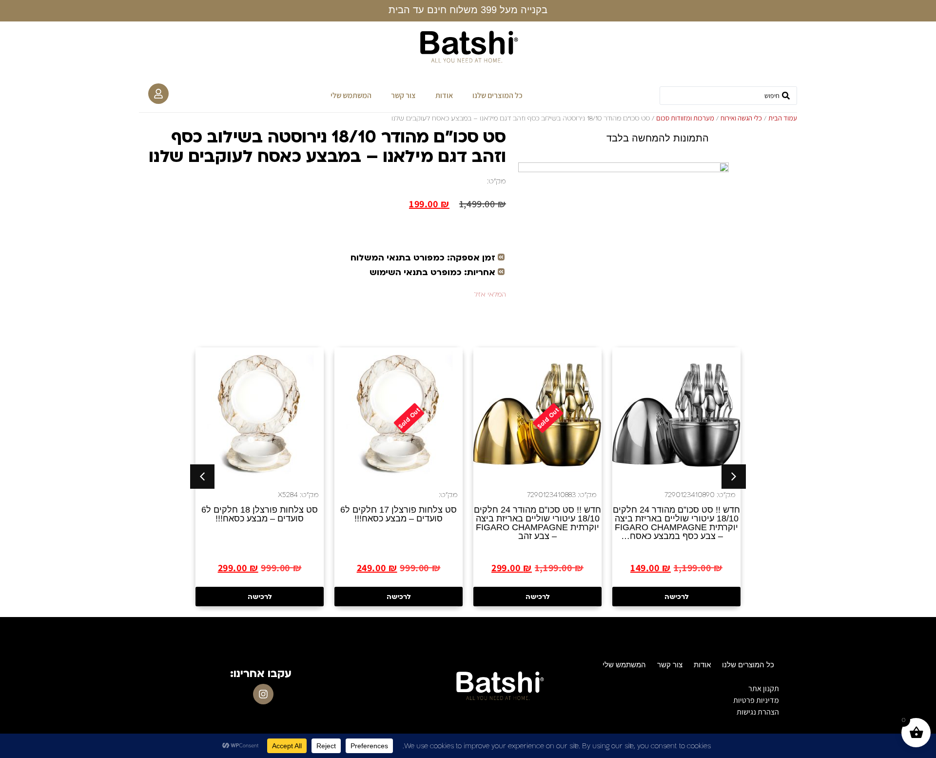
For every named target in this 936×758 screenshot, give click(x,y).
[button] (202, 476)
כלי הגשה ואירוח (741, 117)
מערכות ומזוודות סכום (685, 117)
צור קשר (403, 95)
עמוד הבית (782, 117)
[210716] (623, 232)
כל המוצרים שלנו (497, 95)
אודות (444, 95)
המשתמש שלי (351, 95)
